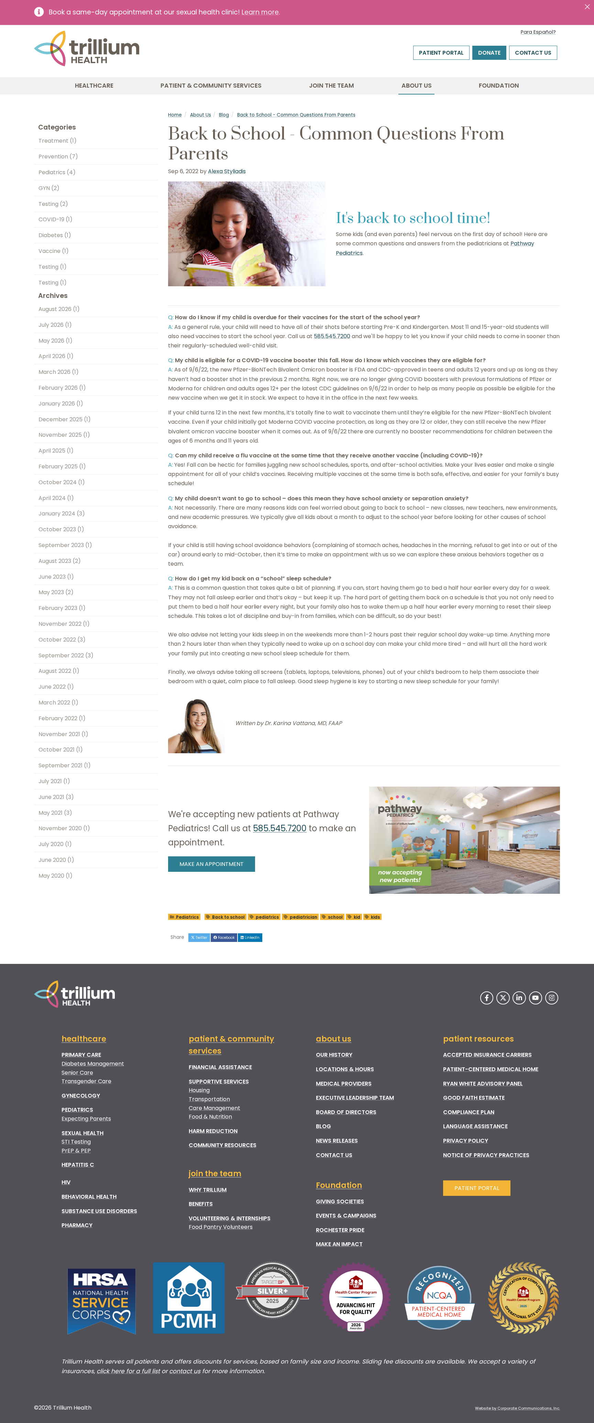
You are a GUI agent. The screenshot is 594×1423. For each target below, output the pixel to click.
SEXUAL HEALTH (82, 1133)
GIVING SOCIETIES (340, 1201)
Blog (224, 115)
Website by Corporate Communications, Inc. (517, 1408)
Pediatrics (187, 917)
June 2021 (56, 797)
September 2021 (64, 765)
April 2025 (56, 451)
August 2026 (59, 309)
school (335, 917)
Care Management (214, 1108)
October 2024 (61, 482)
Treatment (57, 141)
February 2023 (62, 608)
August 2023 (59, 561)
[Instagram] (551, 997)
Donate (489, 53)
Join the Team (331, 85)
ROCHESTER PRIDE (340, 1230)
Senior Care (77, 1073)
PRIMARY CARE (81, 1055)
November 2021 (63, 734)
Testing (53, 204)
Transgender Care (86, 1081)
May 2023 (56, 592)
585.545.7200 (332, 336)
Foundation (499, 85)
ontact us (186, 1371)
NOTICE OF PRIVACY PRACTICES (486, 1155)
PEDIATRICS (77, 1110)
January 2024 (61, 514)
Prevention (58, 156)
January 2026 (60, 404)
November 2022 (64, 624)
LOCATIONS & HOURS (345, 1069)
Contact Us (533, 53)
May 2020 (55, 876)
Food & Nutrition (210, 1117)
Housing (199, 1090)
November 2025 (64, 435)
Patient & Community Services (211, 85)
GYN (48, 188)
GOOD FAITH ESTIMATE (474, 1098)
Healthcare (94, 85)
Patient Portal (441, 53)
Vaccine (53, 251)
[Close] (587, 6)
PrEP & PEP (76, 1151)
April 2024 (56, 498)
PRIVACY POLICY (465, 1141)
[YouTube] (535, 997)
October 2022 (62, 640)
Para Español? (538, 32)
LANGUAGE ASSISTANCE (475, 1126)
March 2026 (58, 372)
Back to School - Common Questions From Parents (296, 115)
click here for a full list (128, 1371)
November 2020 (64, 828)
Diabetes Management (93, 1064)
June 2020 (56, 860)
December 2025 (64, 419)
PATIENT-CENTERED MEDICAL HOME (490, 1069)
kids (375, 917)
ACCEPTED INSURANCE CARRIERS (487, 1055)
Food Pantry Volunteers (221, 1227)
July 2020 (55, 844)
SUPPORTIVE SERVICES (219, 1082)
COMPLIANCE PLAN (468, 1112)
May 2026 (55, 341)
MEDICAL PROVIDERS (344, 1084)
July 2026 (55, 325)
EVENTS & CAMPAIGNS (346, 1216)
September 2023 (65, 545)
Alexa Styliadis (227, 171)
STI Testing (76, 1142)
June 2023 (56, 577)
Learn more (260, 12)
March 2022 (58, 703)
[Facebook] (486, 997)
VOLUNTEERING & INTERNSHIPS (230, 1218)
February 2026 (62, 388)
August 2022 (58, 671)
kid (356, 917)
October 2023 (61, 529)
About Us (417, 85)
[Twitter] (502, 997)
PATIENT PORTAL (476, 1188)
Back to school (228, 917)
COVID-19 (55, 219)
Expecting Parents (86, 1119)
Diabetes (54, 235)
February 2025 (62, 466)
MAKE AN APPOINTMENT (211, 864)
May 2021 (55, 813)
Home (175, 115)
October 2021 (60, 750)
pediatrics (267, 917)
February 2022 (62, 718)
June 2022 (56, 687)
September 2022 (66, 655)
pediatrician (303, 917)
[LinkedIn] (519, 997)
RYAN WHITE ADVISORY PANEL (483, 1084)
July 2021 (54, 781)
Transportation (209, 1099)
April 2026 (56, 356)
